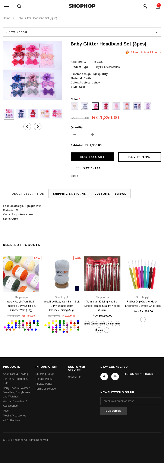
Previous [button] (27, 126)
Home (6, 18)
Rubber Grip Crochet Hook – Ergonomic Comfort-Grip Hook (143, 303)
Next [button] (37, 126)
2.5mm (94, 324)
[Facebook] (104, 376)
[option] (32, 71)
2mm (87, 324)
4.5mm (99, 330)
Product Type (79, 67)
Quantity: (77, 127)
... (107, 330)
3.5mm (109, 324)
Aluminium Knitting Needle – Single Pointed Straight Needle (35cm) (102, 306)
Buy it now (139, 157)
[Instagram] (115, 376)
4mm (117, 324)
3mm (102, 324)
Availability (78, 61)
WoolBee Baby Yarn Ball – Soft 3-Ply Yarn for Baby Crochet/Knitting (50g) (61, 306)
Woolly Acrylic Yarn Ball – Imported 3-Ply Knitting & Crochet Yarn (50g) (21, 306)
